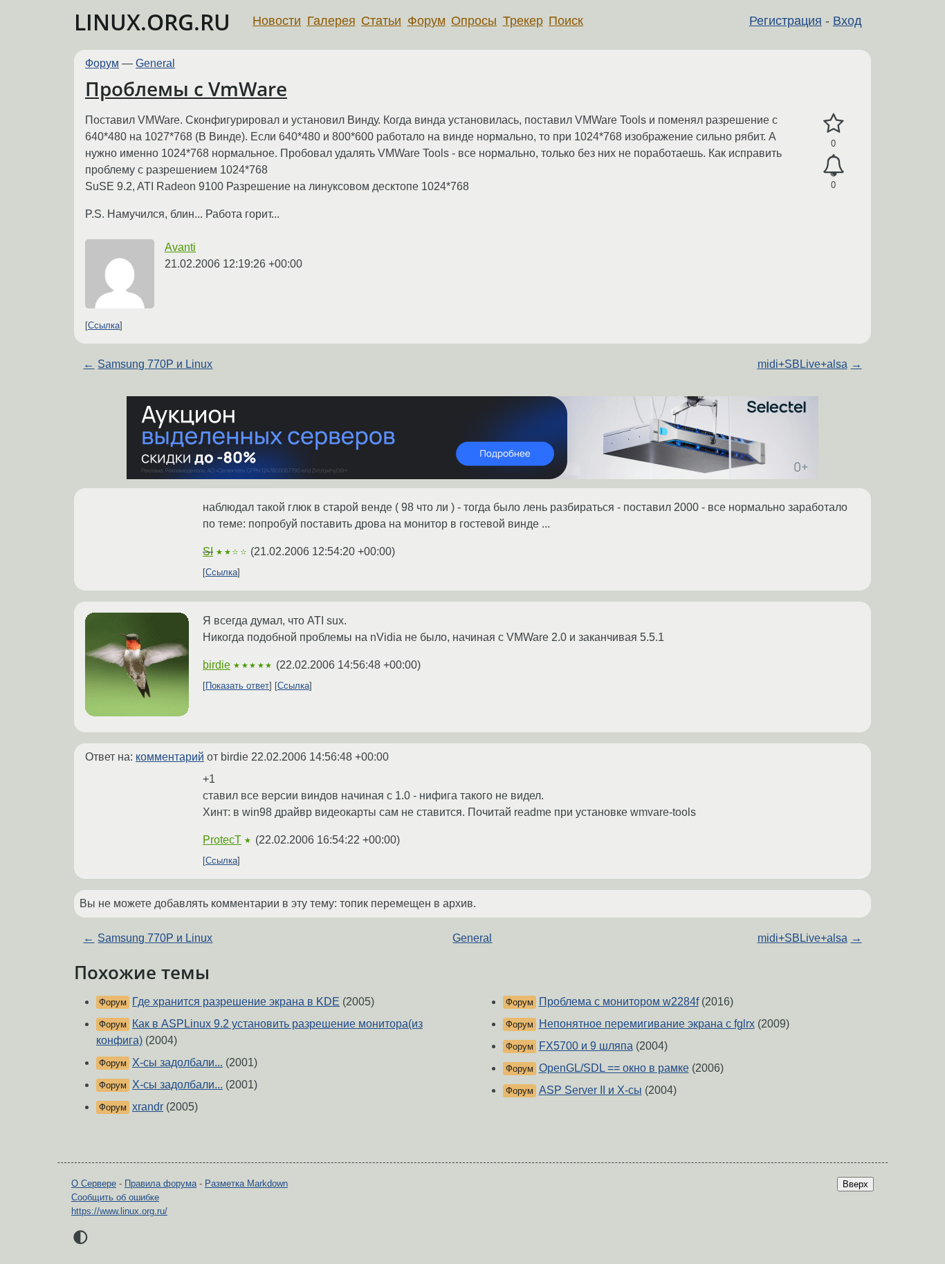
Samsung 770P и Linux (155, 364)
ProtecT (222, 840)
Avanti (180, 247)
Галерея (331, 21)
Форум (426, 21)
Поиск (566, 21)
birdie (216, 665)
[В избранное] (833, 123)
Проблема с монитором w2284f (619, 1001)
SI (208, 551)
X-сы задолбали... (177, 1062)
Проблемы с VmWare (186, 88)
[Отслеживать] (833, 166)
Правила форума (160, 1183)
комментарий (170, 757)
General (155, 63)
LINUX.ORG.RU (152, 22)
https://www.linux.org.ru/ (119, 1211)
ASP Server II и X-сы (590, 1090)
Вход (847, 21)
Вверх (855, 1184)
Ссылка (104, 325)
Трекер (523, 21)
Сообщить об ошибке (115, 1197)
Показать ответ (237, 685)
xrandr (147, 1107)
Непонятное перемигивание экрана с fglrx (647, 1024)
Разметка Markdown (246, 1183)
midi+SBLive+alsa (802, 364)
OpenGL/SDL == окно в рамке (614, 1068)
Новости (277, 21)
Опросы (474, 21)
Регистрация (785, 21)
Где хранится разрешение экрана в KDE (236, 1001)
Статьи (381, 21)
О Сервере (93, 1183)
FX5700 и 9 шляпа (586, 1046)
